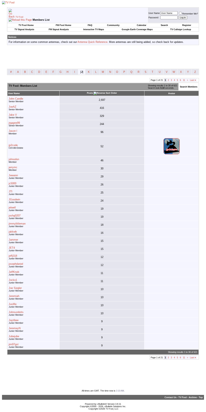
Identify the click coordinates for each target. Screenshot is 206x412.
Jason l (13, 130)
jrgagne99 (14, 122)
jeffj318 (13, 255)
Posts (90, 93)
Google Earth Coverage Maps (137, 29)
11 (184, 80)
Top (201, 397)
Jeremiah (14, 296)
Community (113, 25)
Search (164, 25)
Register (186, 25)
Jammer (13, 239)
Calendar (141, 25)
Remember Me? (190, 13)
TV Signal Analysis (24, 29)
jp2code (13, 145)
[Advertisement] (103, 57)
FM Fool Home (63, 25)
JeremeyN (15, 328)
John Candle (16, 98)
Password (153, 17)
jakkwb (13, 231)
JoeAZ (12, 106)
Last (193, 80)
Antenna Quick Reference (92, 41)
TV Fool (19, 17)
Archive (193, 397)
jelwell (12, 207)
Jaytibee (14, 320)
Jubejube (14, 336)
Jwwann (13, 175)
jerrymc (13, 167)
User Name (154, 13)
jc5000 (12, 183)
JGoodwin (14, 199)
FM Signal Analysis (59, 29)
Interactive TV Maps (93, 29)
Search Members (188, 86)
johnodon (14, 159)
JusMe (12, 304)
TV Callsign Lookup (180, 29)
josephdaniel (16, 263)
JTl (10, 191)
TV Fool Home (26, 25)
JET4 (12, 247)
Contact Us (170, 397)
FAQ (90, 25)
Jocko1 (13, 279)
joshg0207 (15, 215)
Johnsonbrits (16, 312)
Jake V (13, 114)
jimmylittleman (17, 223)
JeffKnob (14, 271)
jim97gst (14, 344)
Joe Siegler (15, 287)
